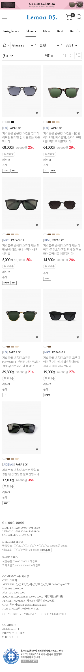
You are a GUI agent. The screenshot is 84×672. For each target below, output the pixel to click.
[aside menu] (4, 17)
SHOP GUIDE (10, 637)
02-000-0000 (13, 522)
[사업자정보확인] (53, 596)
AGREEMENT (10, 629)
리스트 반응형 (78, 55)
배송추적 (45, 550)
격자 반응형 (71, 55)
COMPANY (9, 625)
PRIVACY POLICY (13, 633)
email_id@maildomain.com (32, 605)
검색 (79, 16)
